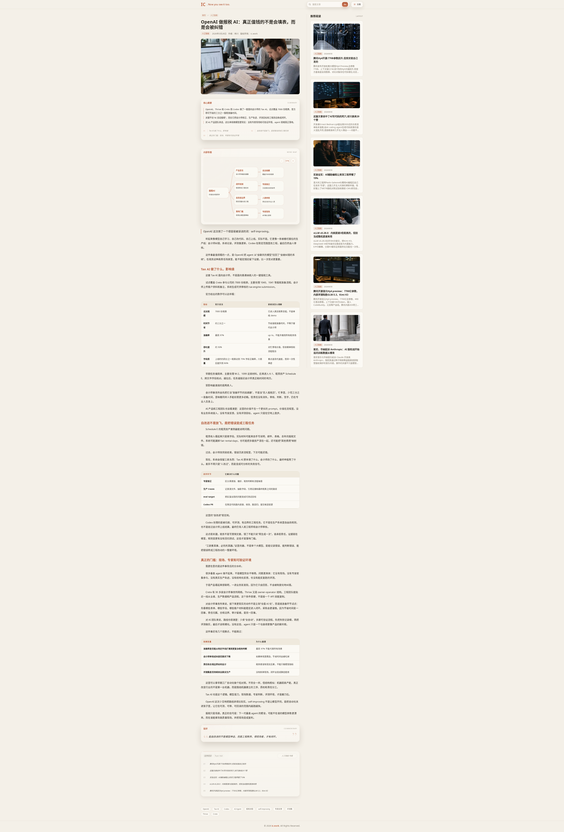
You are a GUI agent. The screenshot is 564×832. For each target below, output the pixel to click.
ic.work (275, 825)
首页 (204, 15)
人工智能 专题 (287, 756)
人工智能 (214, 15)
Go (345, 4)
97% (287, 161)
